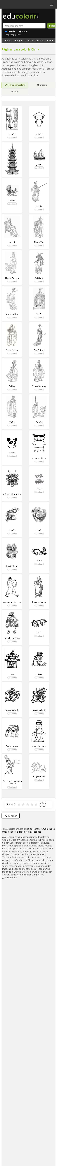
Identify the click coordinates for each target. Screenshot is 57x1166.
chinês (12, 134)
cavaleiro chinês (12, 710)
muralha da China (12, 638)
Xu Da (12, 422)
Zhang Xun (39, 242)
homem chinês (39, 602)
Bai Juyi (12, 386)
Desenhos (11, 31)
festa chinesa (12, 746)
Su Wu (39, 422)
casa (39, 632)
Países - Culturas (36, 40)
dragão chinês (12, 566)
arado (39, 560)
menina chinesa (39, 458)
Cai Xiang (39, 278)
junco (38, 164)
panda (12, 452)
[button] (12, 137)
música (39, 674)
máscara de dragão (12, 494)
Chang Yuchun (12, 350)
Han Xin (39, 206)
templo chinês (48, 828)
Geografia (19, 40)
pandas (37, 831)
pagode (12, 180)
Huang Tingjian (12, 278)
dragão (39, 488)
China (50, 40)
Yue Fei (39, 314)
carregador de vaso (12, 602)
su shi (12, 242)
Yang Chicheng (39, 386)
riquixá (12, 200)
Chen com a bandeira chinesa (12, 782)
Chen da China (39, 746)
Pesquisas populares (13, 35)
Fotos (24, 31)
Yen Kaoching (12, 314)
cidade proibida (25, 831)
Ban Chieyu (39, 350)
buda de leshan (31, 828)
